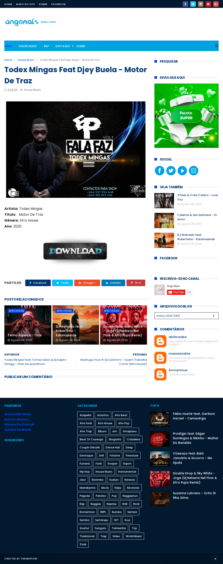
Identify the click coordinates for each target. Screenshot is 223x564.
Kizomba (97, 480)
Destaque (63, 46)
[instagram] (200, 4)
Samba (132, 512)
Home (8, 4)
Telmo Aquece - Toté (25, 335)
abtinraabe (178, 337)
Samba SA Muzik (17, 429)
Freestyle (132, 455)
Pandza (101, 496)
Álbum (102, 431)
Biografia (115, 439)
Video (116, 536)
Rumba (117, 512)
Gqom (127, 463)
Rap (46, 46)
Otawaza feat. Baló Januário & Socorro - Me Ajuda (192, 458)
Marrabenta (87, 488)
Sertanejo (101, 520)
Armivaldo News (17, 414)
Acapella (85, 415)
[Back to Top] (215, 558)
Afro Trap (86, 431)
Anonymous (178, 370)
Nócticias (133, 488)
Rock (136, 504)
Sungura (100, 528)
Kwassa (130, 480)
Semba (84, 520)
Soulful (84, 528)
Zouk (83, 544)
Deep (129, 447)
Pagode (85, 496)
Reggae (96, 504)
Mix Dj (105, 488)
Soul (127, 520)
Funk (99, 463)
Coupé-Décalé (90, 447)
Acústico (103, 415)
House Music (28, 46)
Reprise (112, 504)
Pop (114, 496)
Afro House (16, 311)
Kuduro (114, 480)
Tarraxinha (119, 528)
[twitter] (193, 4)
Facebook (58, 4)
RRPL (103, 512)
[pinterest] (208, 4)
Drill (101, 455)
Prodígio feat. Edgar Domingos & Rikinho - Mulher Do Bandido (195, 438)
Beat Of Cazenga (91, 439)
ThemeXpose (29, 558)
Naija (118, 488)
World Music (134, 536)
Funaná (85, 463)
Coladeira (133, 439)
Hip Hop (85, 471)
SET (116, 520)
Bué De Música (16, 419)
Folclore (115, 455)
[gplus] (216, 4)
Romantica (87, 512)
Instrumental (127, 471)
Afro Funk (86, 423)
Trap (103, 536)
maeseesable (179, 353)
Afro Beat (121, 415)
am (114, 431)
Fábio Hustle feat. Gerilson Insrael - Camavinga (194, 416)
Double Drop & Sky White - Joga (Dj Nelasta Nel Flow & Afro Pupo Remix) (123, 330)
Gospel (112, 463)
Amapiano (130, 431)
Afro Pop (123, 423)
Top (134, 528)
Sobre (43, 4)
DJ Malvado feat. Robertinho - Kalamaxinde (69, 330)
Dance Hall (113, 447)
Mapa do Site (25, 4)
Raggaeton (130, 496)
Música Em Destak (19, 424)
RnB (124, 504)
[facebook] (185, 4)
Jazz (83, 480)
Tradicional (87, 536)
